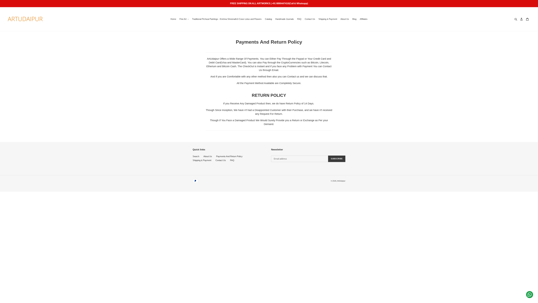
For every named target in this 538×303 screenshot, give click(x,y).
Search (196, 156)
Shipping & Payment (202, 160)
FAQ (232, 160)
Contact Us (220, 160)
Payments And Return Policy (229, 156)
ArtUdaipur (341, 181)
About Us (207, 156)
